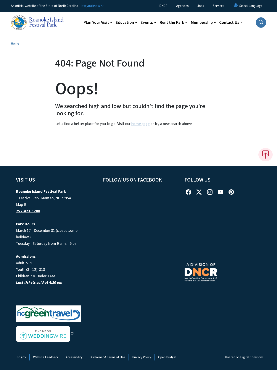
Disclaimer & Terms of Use (107, 357)
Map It (21, 204)
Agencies (182, 5)
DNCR (163, 5)
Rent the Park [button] (171, 22)
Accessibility (74, 357)
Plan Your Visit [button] (96, 22)
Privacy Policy (141, 357)
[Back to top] (265, 154)
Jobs (200, 5)
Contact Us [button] (229, 22)
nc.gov (21, 357)
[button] (261, 22)
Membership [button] (202, 22)
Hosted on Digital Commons (244, 357)
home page (140, 124)
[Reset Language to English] (236, 6)
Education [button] (125, 22)
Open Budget (167, 357)
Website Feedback (45, 357)
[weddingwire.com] (45, 333)
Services (218, 5)
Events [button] (146, 22)
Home (15, 43)
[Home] (38, 17)
